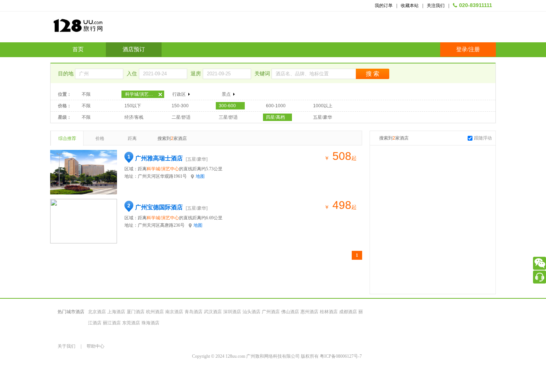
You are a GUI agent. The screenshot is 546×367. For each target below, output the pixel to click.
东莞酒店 (131, 322)
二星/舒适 (181, 117)
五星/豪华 (322, 117)
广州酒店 (271, 311)
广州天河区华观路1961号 (162, 176)
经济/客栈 (133, 117)
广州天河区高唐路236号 (161, 225)
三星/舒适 (228, 117)
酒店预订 (134, 49)
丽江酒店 (112, 322)
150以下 (132, 105)
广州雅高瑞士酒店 (159, 158)
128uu (96, 28)
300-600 (227, 105)
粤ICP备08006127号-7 (341, 356)
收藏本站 (410, 5)
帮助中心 (95, 346)
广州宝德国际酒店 (159, 207)
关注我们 (436, 5)
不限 (86, 94)
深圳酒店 (232, 311)
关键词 (263, 73)
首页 (78, 49)
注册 (474, 49)
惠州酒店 (309, 311)
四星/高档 (275, 117)
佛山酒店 (290, 311)
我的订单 (384, 5)
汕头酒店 (251, 311)
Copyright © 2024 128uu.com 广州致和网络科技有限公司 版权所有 (256, 356)
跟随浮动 (483, 138)
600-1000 (276, 105)
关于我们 (66, 346)
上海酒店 (116, 311)
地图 (200, 176)
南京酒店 (174, 311)
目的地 (66, 73)
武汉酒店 (213, 311)
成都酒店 (348, 311)
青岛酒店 (193, 311)
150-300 (180, 105)
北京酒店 (97, 311)
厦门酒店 (135, 311)
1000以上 (322, 105)
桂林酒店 (329, 311)
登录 (461, 49)
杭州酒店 (155, 311)
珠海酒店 (150, 322)
